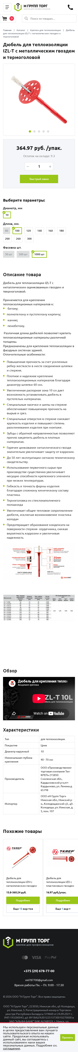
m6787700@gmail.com (39, 980)
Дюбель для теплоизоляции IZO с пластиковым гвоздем (60, 881)
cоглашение (11, 1048)
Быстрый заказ (39, 179)
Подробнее (23, 900)
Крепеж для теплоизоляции (45, 30)
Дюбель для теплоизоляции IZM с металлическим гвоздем (21, 881)
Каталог (21, 30)
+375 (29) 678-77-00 (39, 971)
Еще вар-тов (23, 908)
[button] (30, 131)
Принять (67, 1037)
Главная (7, 30)
